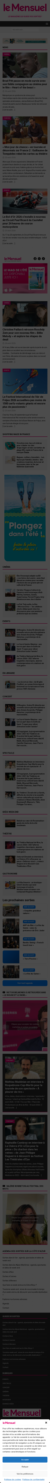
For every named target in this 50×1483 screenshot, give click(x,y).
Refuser (25, 1467)
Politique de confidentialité (33, 1479)
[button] (46, 1422)
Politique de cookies (12, 1479)
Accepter (25, 1460)
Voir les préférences (25, 1474)
